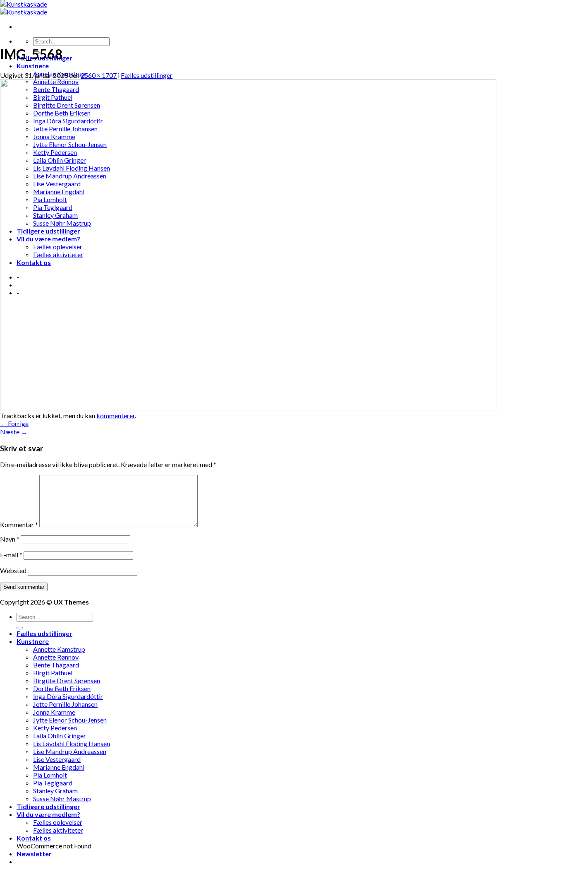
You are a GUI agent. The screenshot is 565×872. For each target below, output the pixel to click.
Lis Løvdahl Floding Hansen (71, 743)
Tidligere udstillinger (48, 806)
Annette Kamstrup (59, 649)
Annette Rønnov (56, 657)
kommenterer (115, 415)
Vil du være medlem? (48, 814)
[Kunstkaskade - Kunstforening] (23, 8)
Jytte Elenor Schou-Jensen (70, 720)
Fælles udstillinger (146, 75)
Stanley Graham (55, 791)
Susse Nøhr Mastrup (62, 798)
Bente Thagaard (56, 665)
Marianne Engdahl (58, 767)
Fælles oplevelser (57, 822)
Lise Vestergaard (57, 759)
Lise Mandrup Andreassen (69, 751)
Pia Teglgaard (52, 783)
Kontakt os (34, 838)
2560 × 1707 (99, 75)
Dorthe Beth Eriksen (62, 688)
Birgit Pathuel (52, 673)
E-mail (11, 555)
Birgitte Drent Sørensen (66, 680)
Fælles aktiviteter (58, 830)
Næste (13, 432)
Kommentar (19, 524)
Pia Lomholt (50, 775)
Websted (13, 570)
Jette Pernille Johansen (65, 704)
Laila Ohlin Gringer (59, 736)
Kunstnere (33, 66)
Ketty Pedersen (55, 728)
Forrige (14, 423)
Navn (9, 539)
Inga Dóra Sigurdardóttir (68, 696)
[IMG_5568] (248, 408)
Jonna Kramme (54, 712)
